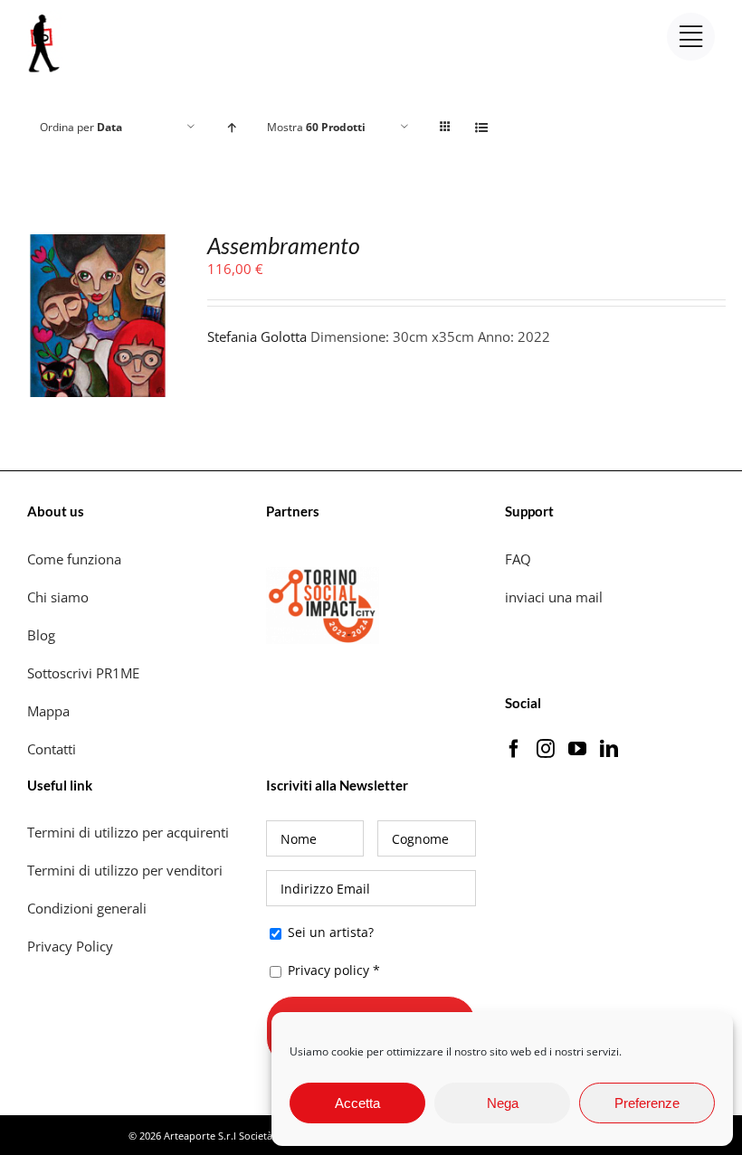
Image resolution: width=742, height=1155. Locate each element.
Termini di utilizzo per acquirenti (128, 832)
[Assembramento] (98, 246)
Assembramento (283, 245)
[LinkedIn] (609, 749)
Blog (41, 635)
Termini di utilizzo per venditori (125, 870)
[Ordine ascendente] (231, 127)
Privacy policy (328, 970)
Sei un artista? (329, 932)
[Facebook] (514, 749)
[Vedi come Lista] (481, 127)
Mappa (48, 711)
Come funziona (76, 559)
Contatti (51, 749)
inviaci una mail (554, 597)
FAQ (518, 559)
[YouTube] (577, 749)
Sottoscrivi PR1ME (83, 673)
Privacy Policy (72, 946)
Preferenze (647, 1103)
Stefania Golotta (257, 336)
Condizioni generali (87, 908)
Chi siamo (59, 597)
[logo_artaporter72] (45, 16)
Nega (502, 1103)
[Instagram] (546, 749)
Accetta (357, 1103)
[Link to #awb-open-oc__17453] (691, 37)
